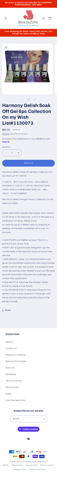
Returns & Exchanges (16, 361)
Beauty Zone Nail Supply (27, 461)
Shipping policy (20, 469)
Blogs (8, 394)
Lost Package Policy (15, 400)
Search (9, 342)
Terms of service (47, 465)
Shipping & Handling (15, 355)
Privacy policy (32, 465)
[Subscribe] (44, 418)
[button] (6, 18)
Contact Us (11, 348)
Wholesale (11, 374)
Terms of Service (14, 381)
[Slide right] (35, 99)
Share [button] (8, 310)
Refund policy (12, 387)
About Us (10, 368)
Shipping (5, 134)
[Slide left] (22, 99)
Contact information (37, 469)
